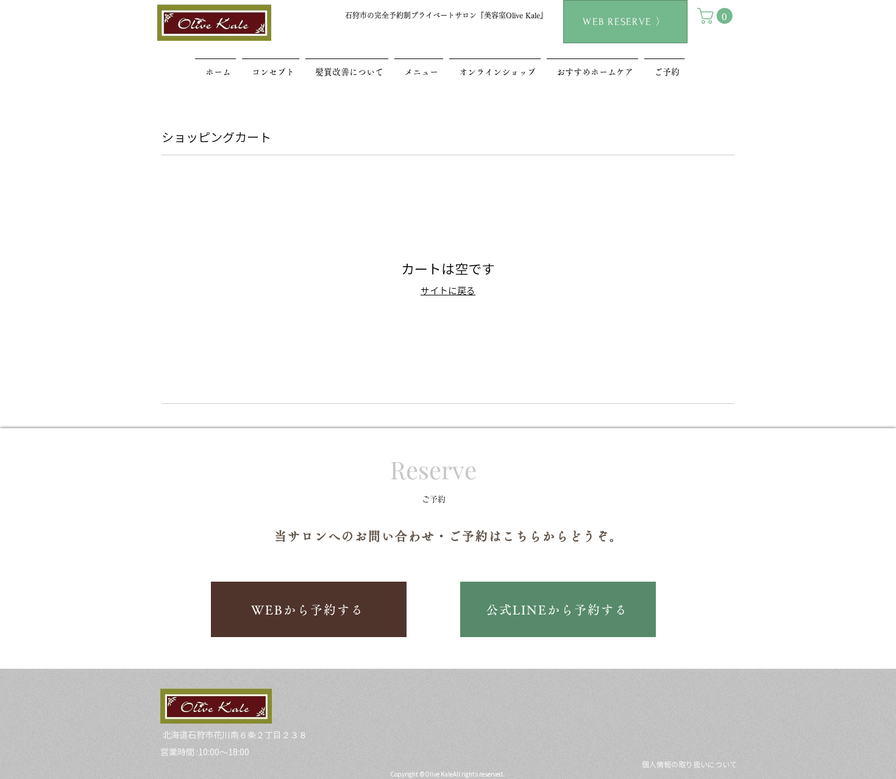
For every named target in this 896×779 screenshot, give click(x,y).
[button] (716, 16)
